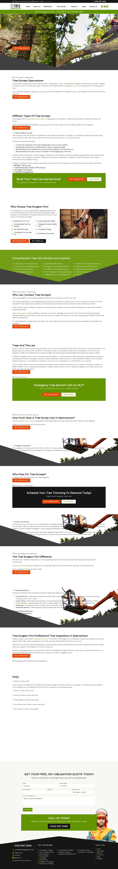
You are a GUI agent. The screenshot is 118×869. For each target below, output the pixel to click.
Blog (84, 6)
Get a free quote (48, 1)
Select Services (76, 789)
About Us (100, 853)
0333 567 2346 (100, 1)
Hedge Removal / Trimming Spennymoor (58, 274)
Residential (47, 6)
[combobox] (83, 792)
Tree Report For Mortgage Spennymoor (89, 274)
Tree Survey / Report (84, 850)
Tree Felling (42, 858)
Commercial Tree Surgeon (66, 850)
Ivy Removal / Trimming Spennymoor (57, 269)
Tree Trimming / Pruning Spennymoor (26, 266)
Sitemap (99, 858)
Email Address (64, 783)
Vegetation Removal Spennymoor (86, 266)
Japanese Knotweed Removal (67, 854)
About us (37, 6)
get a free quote (21, 48)
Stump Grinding (43, 856)
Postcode (50, 789)
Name (25, 783)
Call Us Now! (94, 179)
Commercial (61, 6)
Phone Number (27, 789)
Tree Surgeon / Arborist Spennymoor (26, 264)
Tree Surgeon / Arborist (46, 850)
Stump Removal (44, 854)
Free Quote (100, 851)
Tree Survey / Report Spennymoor (87, 272)
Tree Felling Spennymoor (22, 274)
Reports (74, 6)
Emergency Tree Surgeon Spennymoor (57, 266)
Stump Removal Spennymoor (23, 269)
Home (28, 6)
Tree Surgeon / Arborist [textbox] (79, 792)
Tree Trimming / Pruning (46, 852)
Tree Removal (43, 859)
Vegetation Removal (64, 852)
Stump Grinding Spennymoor (23, 272)
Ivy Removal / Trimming (46, 863)
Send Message (28, 809)
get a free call (38, 241)
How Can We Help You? (29, 796)
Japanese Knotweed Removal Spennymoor (89, 269)
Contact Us (93, 6)
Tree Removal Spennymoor (54, 264)
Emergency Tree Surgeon (46, 861)
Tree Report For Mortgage (85, 852)
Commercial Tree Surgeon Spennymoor (88, 264)
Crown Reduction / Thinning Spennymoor (58, 272)
